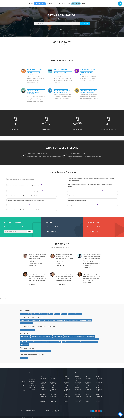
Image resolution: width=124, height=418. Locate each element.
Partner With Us (24, 387)
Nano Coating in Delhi (67, 397)
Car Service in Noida (88, 375)
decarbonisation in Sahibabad (26, 323)
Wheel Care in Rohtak (99, 386)
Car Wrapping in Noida (88, 393)
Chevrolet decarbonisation (26, 339)
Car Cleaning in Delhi (67, 382)
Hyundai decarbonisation (36, 336)
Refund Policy (99, 417)
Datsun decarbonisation (71, 339)
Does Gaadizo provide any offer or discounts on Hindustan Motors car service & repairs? (84, 191)
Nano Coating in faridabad (53, 397)
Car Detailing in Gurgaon (78, 400)
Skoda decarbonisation (82, 339)
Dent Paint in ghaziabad (43, 379)
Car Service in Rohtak (99, 375)
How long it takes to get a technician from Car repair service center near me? (82, 205)
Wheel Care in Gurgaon (78, 386)
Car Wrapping (57, 313)
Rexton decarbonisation (92, 341)
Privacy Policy (91, 417)
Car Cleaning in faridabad (53, 382)
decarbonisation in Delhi (25, 320)
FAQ (23, 379)
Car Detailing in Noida (88, 400)
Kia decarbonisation (24, 344)
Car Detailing (70, 313)
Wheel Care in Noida (88, 386)
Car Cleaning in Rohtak (99, 382)
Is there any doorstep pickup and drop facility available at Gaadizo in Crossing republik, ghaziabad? (25, 200)
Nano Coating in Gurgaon (78, 397)
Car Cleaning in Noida (88, 382)
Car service (23, 313)
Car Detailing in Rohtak (99, 400)
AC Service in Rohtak (99, 390)
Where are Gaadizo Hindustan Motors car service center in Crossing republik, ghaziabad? (24, 185)
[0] (119, 3)
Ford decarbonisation (90, 336)
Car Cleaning (35, 313)
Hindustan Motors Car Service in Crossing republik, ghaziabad (34, 71)
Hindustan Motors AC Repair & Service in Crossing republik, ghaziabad (63, 71)
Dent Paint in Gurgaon (78, 379)
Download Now (52, 231)
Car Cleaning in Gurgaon (78, 382)
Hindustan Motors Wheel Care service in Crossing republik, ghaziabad (88, 90)
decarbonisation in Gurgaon (37, 320)
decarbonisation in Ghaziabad (85, 320)
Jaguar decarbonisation (66, 341)
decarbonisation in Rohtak (62, 320)
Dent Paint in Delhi (67, 379)
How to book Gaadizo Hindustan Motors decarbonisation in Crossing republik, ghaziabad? (24, 191)
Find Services (84, 23)
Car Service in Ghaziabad (43, 375)
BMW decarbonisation (35, 341)
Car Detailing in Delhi (67, 400)
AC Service (51, 313)
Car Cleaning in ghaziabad (43, 382)
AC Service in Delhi (67, 390)
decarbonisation (78, 313)
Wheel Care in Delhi (67, 386)
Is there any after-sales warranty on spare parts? (77, 195)
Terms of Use (84, 417)
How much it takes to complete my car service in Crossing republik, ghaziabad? (22, 195)
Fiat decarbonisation (45, 341)
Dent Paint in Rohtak (99, 379)
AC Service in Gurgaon (78, 390)
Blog (23, 383)
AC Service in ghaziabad (43, 390)
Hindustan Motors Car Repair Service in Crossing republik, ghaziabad (62, 90)
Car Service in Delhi (67, 375)
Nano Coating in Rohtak (99, 397)
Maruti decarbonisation (25, 336)
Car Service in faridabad (53, 375)
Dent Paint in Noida (88, 379)
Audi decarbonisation (25, 341)
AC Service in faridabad (53, 390)
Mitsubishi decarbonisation (93, 339)
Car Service (31, 375)
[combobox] (47, 23)
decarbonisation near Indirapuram (27, 329)
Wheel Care (32, 381)
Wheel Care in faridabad (53, 386)
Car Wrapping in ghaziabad (43, 393)
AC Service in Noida (88, 390)
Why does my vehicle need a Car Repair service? (77, 200)
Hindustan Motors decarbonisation (79, 341)
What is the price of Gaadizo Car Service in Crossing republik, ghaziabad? (21, 179)
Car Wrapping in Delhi (67, 393)
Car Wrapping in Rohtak (99, 393)
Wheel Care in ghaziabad (43, 386)
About (23, 377)
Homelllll (24, 375)
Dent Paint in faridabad (53, 379)
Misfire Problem (24, 357)
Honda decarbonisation (47, 336)
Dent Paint (29, 313)
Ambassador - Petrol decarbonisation (43, 351)
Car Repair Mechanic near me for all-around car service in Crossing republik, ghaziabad (23, 209)
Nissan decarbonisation (60, 339)
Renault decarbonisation (37, 339)
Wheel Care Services (43, 313)
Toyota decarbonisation (58, 336)
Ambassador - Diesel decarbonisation (28, 351)
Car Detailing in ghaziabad (43, 400)
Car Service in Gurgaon (78, 375)
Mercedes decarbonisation (56, 341)
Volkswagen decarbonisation (49, 339)
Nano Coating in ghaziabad (43, 397)
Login (23, 390)
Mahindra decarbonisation (69, 336)
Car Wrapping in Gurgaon (78, 393)
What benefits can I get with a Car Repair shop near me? (17, 205)
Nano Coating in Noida (88, 397)
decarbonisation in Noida (73, 320)
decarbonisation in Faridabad (49, 320)
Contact (24, 381)
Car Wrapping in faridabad (53, 393)
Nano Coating (64, 313)
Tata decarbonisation (80, 336)
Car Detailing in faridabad (53, 400)
